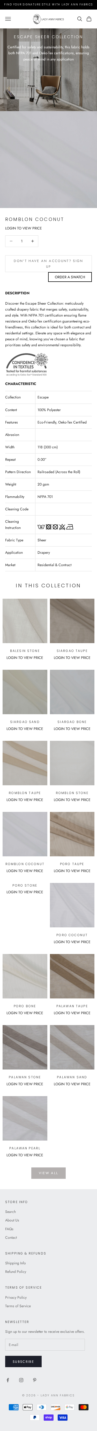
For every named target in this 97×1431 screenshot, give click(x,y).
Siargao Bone (72, 722)
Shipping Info (15, 1263)
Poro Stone (24, 885)
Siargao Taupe (72, 651)
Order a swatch (70, 277)
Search (10, 1211)
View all (48, 1173)
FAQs (9, 1229)
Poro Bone (25, 1006)
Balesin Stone (25, 651)
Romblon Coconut (24, 864)
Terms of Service (18, 1306)
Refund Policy (15, 1271)
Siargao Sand (25, 722)
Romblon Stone (72, 793)
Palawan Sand (72, 1077)
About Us (12, 1220)
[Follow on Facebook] (7, 1380)
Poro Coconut (72, 935)
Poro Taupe (72, 864)
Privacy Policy (16, 1297)
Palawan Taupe (72, 1006)
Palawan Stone (25, 1077)
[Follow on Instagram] (21, 1380)
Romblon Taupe (25, 793)
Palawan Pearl (24, 1148)
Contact (11, 1237)
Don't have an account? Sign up (48, 263)
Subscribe (23, 1361)
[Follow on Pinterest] (34, 1380)
